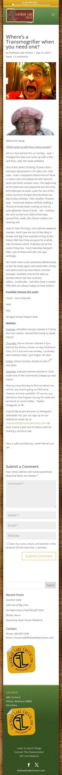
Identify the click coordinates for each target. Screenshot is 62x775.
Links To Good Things (29, 748)
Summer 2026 (13, 599)
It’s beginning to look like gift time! (25, 610)
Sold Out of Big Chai (17, 605)
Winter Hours (13, 615)
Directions (11, 705)
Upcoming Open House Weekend (24, 620)
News (9, 56)
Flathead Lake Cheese (21, 52)
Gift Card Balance (29, 756)
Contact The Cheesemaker (29, 752)
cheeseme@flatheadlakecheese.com (26, 423)
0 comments (21, 56)
